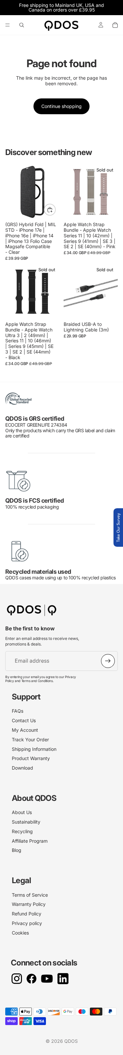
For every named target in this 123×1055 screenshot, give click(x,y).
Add (55, 209)
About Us (22, 812)
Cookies (20, 933)
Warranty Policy (29, 904)
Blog (16, 850)
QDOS (71, 1041)
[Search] (21, 25)
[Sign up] (108, 661)
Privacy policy (27, 923)
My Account (25, 730)
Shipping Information (34, 749)
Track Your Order (30, 739)
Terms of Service (30, 895)
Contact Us (24, 720)
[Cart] (115, 25)
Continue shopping (61, 106)
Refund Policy (26, 913)
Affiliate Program (30, 841)
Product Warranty (31, 758)
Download (22, 768)
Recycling (22, 831)
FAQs (17, 711)
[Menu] (7, 25)
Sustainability (26, 822)
